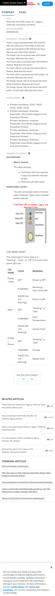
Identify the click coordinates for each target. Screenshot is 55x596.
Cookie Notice (17, 587)
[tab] (8, 12)
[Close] (51, 567)
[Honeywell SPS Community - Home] (27, 4)
